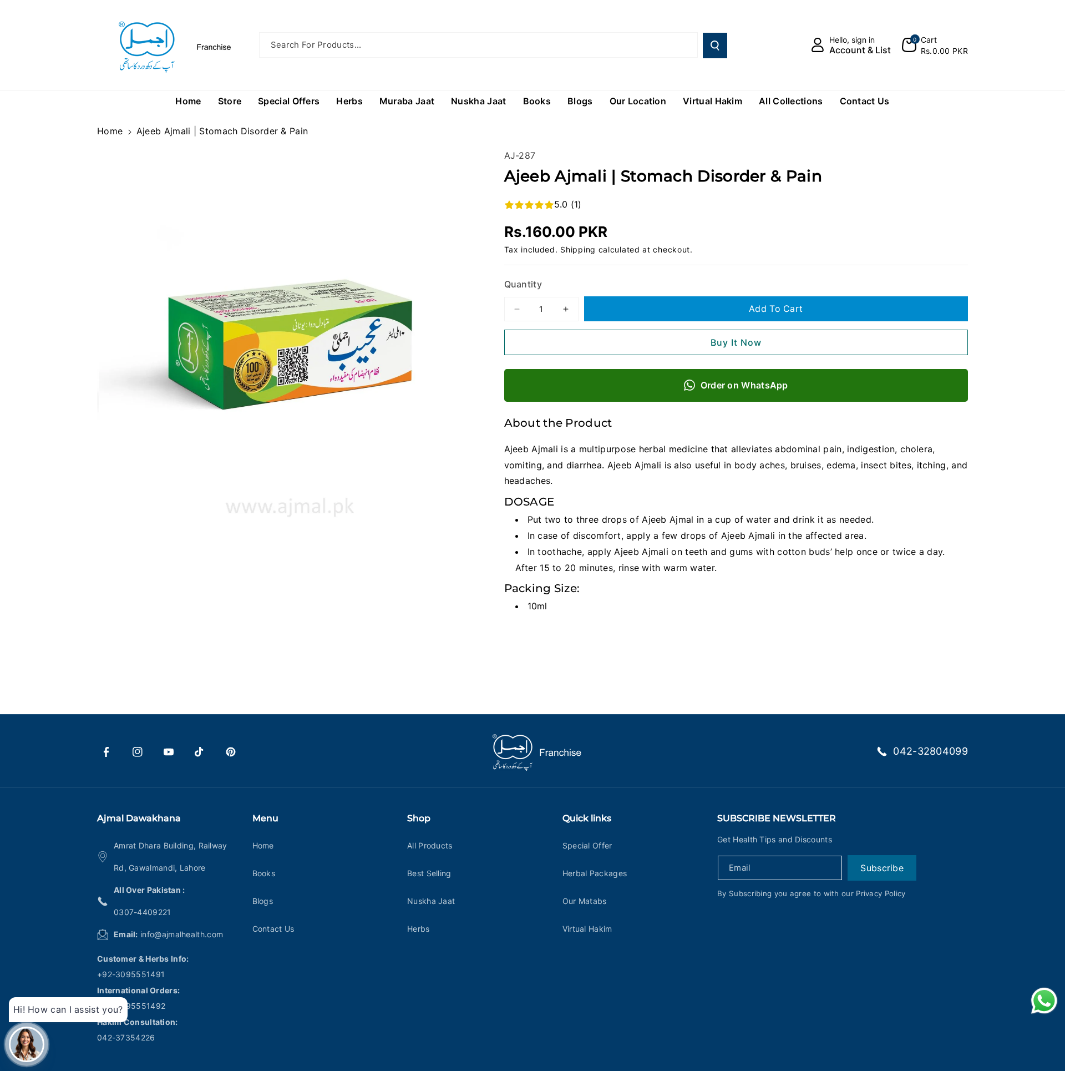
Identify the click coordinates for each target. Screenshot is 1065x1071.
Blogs (262, 901)
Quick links (586, 818)
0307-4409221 (142, 912)
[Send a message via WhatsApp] (1044, 1001)
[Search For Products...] (715, 45)
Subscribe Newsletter (776, 818)
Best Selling (429, 873)
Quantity (523, 284)
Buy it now (736, 342)
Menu (265, 818)
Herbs (418, 928)
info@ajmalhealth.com (181, 934)
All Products (430, 845)
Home (110, 131)
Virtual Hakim (587, 928)
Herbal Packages (594, 873)
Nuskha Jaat (431, 901)
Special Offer (587, 845)
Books (264, 873)
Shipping (578, 249)
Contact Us (273, 928)
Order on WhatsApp (744, 385)
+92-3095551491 (131, 974)
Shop (418, 818)
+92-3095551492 (131, 1006)
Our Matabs (584, 901)
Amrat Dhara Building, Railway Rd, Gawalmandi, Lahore (170, 856)
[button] (935, 45)
